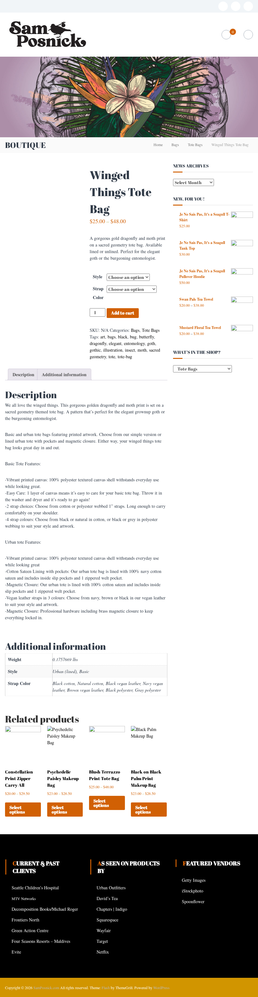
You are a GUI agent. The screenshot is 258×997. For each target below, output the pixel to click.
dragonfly (98, 343)
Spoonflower (193, 901)
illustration (112, 350)
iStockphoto (192, 891)
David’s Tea (107, 898)
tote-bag (125, 357)
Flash (106, 987)
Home (158, 144)
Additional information (64, 374)
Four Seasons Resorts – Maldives (41, 941)
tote (112, 357)
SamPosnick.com (46, 987)
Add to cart (122, 313)
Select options (17, 809)
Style (97, 276)
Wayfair (104, 930)
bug (133, 337)
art (102, 337)
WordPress (161, 987)
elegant (115, 343)
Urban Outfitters (111, 888)
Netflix (103, 952)
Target (102, 941)
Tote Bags (195, 144)
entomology (134, 343)
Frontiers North (25, 920)
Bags (175, 144)
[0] (226, 35)
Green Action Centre (30, 930)
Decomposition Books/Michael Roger (45, 909)
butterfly (146, 337)
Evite (16, 952)
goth (151, 343)
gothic (95, 350)
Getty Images (193, 880)
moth (142, 350)
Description (23, 374)
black (122, 337)
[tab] (23, 374)
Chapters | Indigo (112, 909)
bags (111, 337)
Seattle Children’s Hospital (35, 888)
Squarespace (107, 920)
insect (130, 350)
